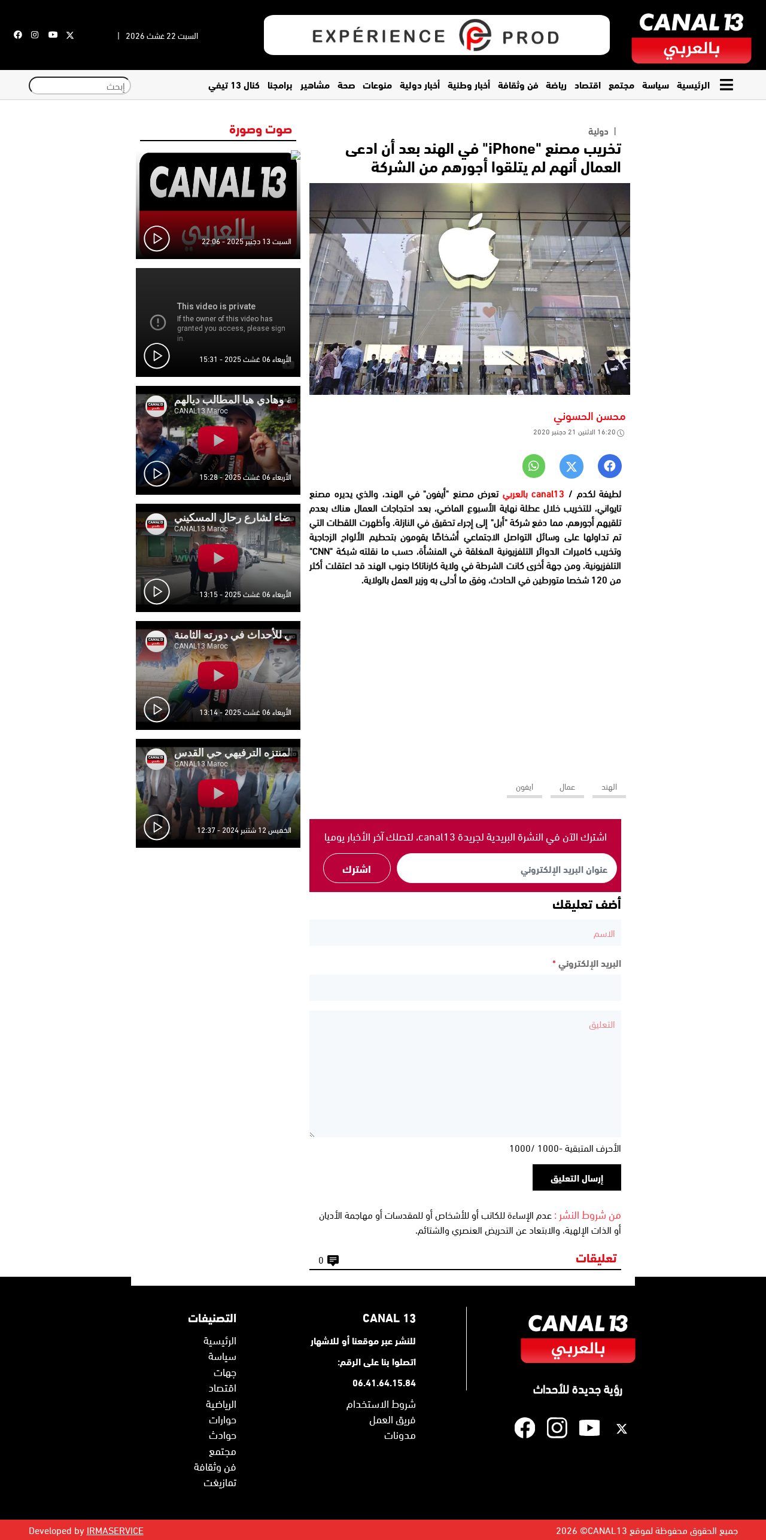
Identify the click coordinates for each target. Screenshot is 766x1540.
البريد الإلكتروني (586, 962)
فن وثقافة (518, 84)
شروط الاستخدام (381, 1403)
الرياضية (221, 1403)
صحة (346, 84)
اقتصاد (587, 84)
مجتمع (621, 84)
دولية (598, 130)
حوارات (222, 1418)
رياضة (556, 84)
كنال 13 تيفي (234, 84)
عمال (567, 786)
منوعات (377, 84)
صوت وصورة (260, 127)
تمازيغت (219, 1481)
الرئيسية (693, 84)
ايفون (524, 786)
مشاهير (315, 84)
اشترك (356, 868)
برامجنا (280, 84)
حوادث (222, 1434)
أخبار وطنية (469, 84)
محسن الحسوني (590, 414)
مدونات (400, 1434)
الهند (609, 786)
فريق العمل (392, 1418)
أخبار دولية (420, 84)
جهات (225, 1371)
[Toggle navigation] (727, 85)
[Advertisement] (465, 678)
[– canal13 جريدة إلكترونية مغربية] (691, 35)
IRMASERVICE (115, 1530)
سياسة (655, 84)
